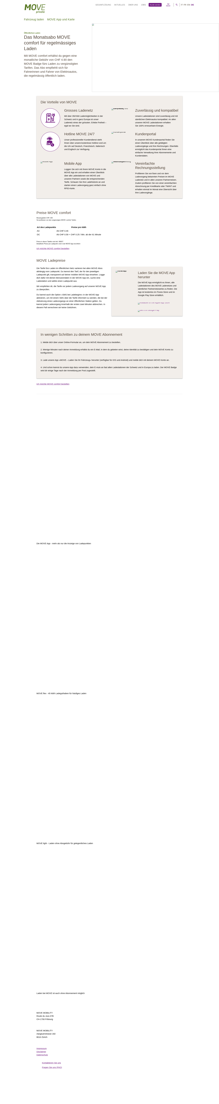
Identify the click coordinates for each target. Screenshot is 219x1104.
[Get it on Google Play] (148, 310)
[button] (40, 1086)
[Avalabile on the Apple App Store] (154, 302)
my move (168, 5)
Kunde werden (155, 5)
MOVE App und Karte (61, 19)
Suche (177, 5)
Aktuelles (119, 5)
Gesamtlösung (103, 5)
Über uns (133, 5)
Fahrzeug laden (34, 19)
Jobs (143, 5)
